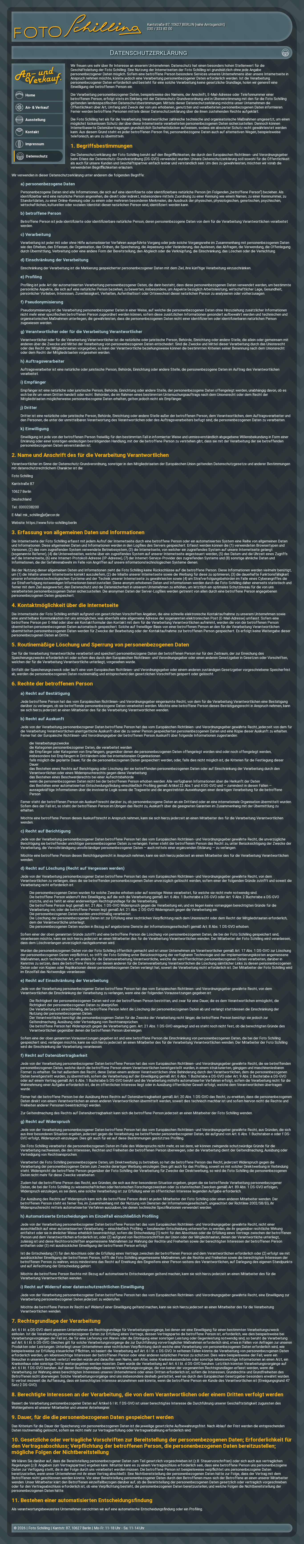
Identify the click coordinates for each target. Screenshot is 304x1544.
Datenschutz (37, 156)
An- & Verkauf (37, 107)
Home (30, 95)
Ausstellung (35, 120)
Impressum (34, 144)
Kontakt (32, 132)
